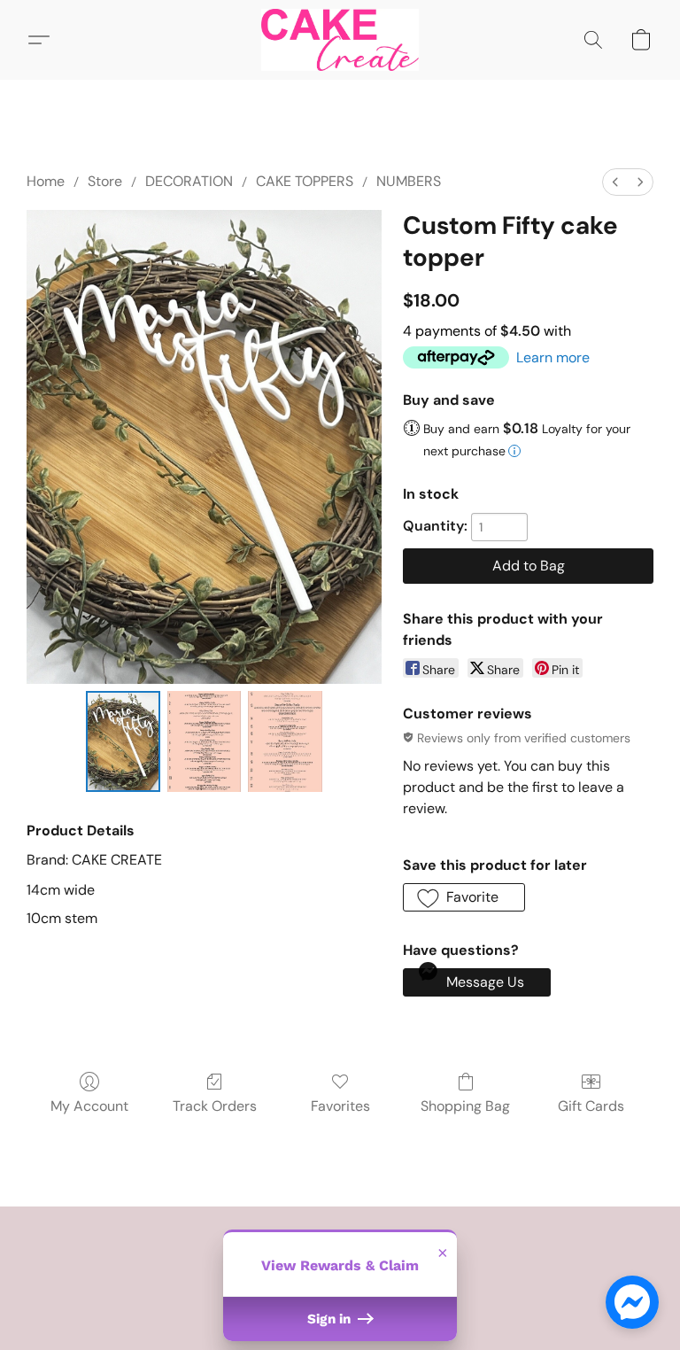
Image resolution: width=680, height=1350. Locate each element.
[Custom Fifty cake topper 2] (285, 742)
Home (46, 181)
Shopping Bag (465, 1106)
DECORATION (189, 181)
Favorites (340, 1106)
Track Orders (215, 1106)
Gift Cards (591, 1106)
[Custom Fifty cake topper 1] (204, 742)
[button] (340, 40)
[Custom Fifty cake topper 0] (123, 742)
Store (105, 181)
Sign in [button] (330, 1319)
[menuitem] (615, 182)
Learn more (553, 357)
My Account (89, 1106)
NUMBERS (408, 181)
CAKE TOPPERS (304, 181)
